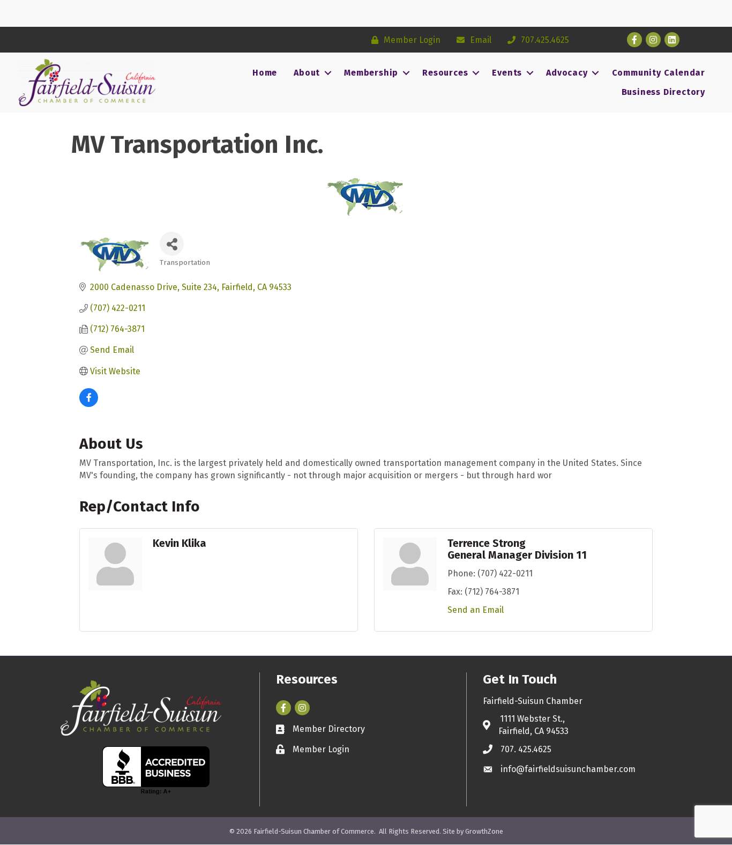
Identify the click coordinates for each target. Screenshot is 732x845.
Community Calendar (658, 73)
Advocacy (566, 73)
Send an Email (475, 610)
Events (507, 73)
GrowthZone (484, 831)
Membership (371, 73)
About (307, 73)
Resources (445, 73)
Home (264, 73)
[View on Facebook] (88, 404)
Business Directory (663, 92)
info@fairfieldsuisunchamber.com (568, 769)
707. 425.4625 (526, 749)
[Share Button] (172, 244)
